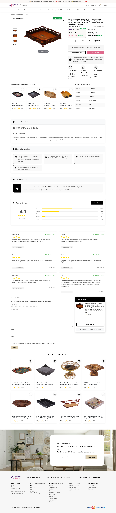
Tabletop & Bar (28, 9)
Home (12, 14)
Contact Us (33, 491)
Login (105, 5)
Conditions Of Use (74, 489)
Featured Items (92, 487)
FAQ (70, 490)
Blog (31, 489)
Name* (13, 329)
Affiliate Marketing (35, 493)
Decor (20, 9)
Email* (13, 336)
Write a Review (97, 203)
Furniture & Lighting (51, 9)
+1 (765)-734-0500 (17, 493)
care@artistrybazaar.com (45, 190)
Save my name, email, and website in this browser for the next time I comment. (34, 343)
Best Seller (91, 485)
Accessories (88, 9)
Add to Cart (95, 52)
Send (14, 347)
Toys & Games (78, 9)
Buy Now (91, 324)
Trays (26, 14)
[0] (99, 5)
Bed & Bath (61, 9)
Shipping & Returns (74, 485)
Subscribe (91, 457)
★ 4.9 (13, 18)
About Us (32, 487)
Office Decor (69, 9)
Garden (42, 9)
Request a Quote (77, 52)
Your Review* (15, 309)
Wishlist (94, 5)
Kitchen (36, 9)
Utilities (95, 9)
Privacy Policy (73, 487)
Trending (90, 489)
